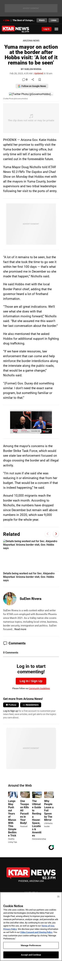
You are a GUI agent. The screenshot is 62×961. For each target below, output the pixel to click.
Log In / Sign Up (31, 681)
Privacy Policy (10, 929)
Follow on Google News (33, 86)
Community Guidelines (39, 688)
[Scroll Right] (56, 534)
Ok (58, 896)
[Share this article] (32, 79)
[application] (31, 422)
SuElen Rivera (30, 599)
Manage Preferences (31, 945)
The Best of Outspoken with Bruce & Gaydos (24, 20)
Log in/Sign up (10, 711)
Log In (46, 29)
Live (7, 20)
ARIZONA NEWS (31, 40)
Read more (20, 629)
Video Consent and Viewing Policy (36, 932)
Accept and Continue (31, 955)
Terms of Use (47, 926)
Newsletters (32, 704)
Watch (42, 20)
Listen (53, 20)
